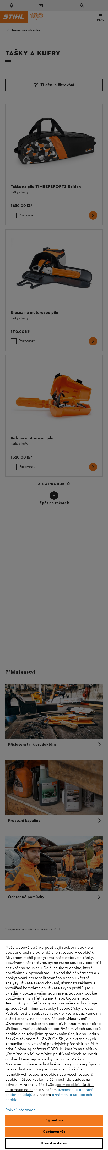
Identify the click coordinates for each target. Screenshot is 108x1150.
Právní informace (20, 1110)
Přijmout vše (54, 1120)
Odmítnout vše (54, 1132)
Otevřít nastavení (54, 1143)
